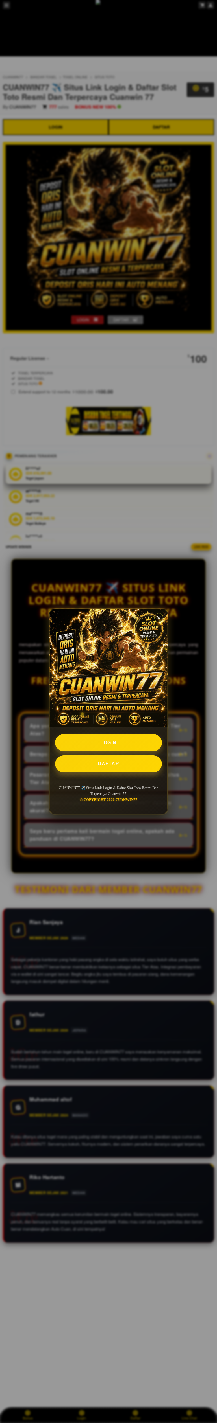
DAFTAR (108, 763)
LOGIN (108, 742)
